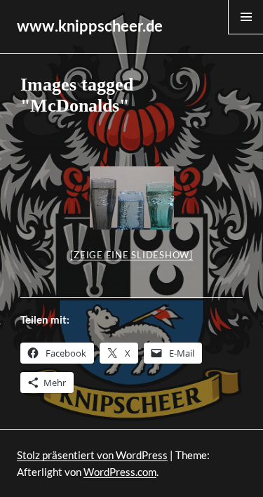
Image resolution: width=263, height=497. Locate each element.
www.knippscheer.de (90, 26)
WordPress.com (119, 471)
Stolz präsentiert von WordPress (92, 455)
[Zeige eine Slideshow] (131, 254)
